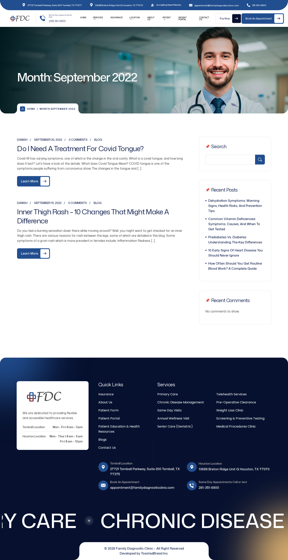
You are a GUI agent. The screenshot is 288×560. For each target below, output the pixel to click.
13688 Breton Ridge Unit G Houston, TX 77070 (119, 5)
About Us (151, 18)
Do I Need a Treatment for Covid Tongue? (80, 148)
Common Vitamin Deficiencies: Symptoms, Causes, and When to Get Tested (234, 224)
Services (98, 17)
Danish (22, 140)
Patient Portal (182, 18)
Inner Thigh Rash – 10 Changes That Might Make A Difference (93, 216)
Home (83, 17)
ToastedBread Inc (154, 553)
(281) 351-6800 (57, 21)
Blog (98, 140)
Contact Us (204, 18)
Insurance (116, 17)
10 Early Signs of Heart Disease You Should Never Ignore (235, 253)
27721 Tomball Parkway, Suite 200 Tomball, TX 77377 (54, 5)
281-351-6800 (209, 487)
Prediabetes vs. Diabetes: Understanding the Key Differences (235, 239)
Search (219, 146)
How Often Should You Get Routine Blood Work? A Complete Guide (235, 266)
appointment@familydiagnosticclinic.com (216, 5)
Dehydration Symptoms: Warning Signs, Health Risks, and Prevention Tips (235, 205)
